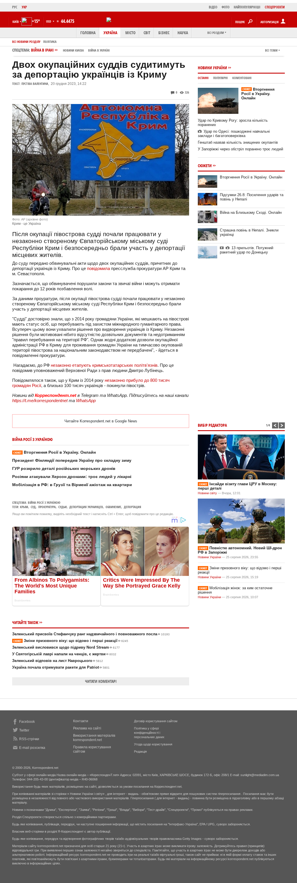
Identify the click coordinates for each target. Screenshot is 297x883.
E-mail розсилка (32, 748)
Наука (183, 32)
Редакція (140, 751)
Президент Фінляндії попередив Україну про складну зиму (71, 460)
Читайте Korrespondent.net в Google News (100, 421)
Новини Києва (73, 50)
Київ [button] (15, 21)
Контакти (80, 721)
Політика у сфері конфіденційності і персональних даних (149, 733)
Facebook (27, 722)
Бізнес (163, 32)
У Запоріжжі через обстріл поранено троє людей (240, 149)
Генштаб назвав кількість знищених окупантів (238, 142)
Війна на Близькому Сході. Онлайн (251, 212)
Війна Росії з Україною (44, 502)
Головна (87, 32)
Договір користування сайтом (156, 721)
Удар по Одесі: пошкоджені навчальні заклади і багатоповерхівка (234, 133)
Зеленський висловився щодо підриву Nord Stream (66, 647)
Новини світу (207, 493)
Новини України (212, 67)
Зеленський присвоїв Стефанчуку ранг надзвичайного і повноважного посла (91, 634)
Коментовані (241, 78)
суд (33, 507)
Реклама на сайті (87, 728)
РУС (14, 7)
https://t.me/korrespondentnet (40, 400)
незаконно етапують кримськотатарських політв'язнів (104, 365)
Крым (24, 507)
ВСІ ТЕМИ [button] (271, 50)
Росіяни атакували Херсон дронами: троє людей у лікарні (71, 476)
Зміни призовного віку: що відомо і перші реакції (70, 640)
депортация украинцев (86, 507)
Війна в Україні (99, 50)
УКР (24, 7)
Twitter (24, 730)
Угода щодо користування (153, 744)
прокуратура (47, 507)
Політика (50, 41)
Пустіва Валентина (34, 83)
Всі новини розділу (26, 41)
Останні (203, 78)
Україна (110, 32)
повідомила (99, 268)
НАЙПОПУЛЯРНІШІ (247, 7)
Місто (130, 32)
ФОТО (225, 7)
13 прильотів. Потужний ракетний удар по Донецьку (246, 250)
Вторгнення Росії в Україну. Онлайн (54, 452)
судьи (62, 507)
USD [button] (49, 21)
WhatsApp (86, 400)
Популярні (220, 78)
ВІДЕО (213, 7)
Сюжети (205, 165)
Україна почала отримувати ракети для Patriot (61, 667)
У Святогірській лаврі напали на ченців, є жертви (64, 654)
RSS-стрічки (29, 739)
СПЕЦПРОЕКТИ (275, 7)
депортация (132, 507)
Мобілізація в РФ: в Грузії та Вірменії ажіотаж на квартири (72, 484)
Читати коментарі (101, 681)
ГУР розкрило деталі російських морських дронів (63, 468)
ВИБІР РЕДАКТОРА (212, 425)
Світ (147, 32)
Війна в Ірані (70, 50)
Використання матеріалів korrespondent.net (94, 738)
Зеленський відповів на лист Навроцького (57, 660)
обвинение (113, 507)
